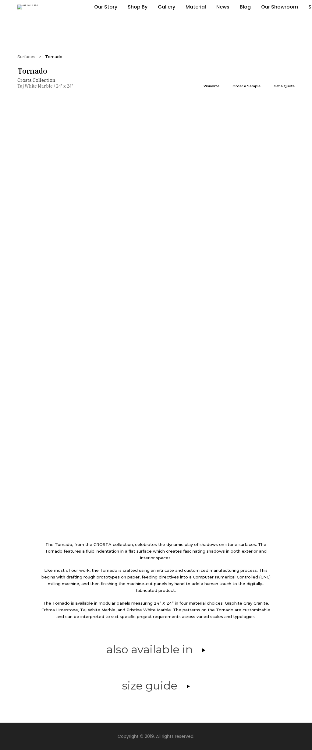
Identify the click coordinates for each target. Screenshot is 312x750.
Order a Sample (246, 86)
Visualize (211, 86)
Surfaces (26, 56)
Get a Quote (284, 86)
